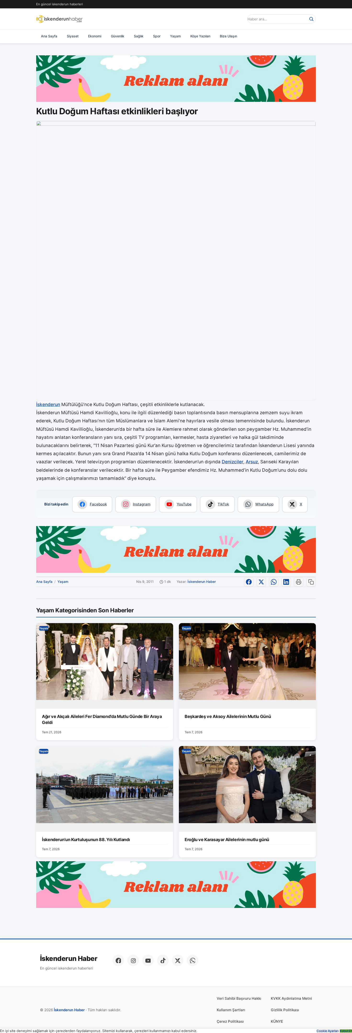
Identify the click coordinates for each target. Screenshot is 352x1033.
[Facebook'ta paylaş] (249, 582)
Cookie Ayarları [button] (328, 1031)
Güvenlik (117, 36)
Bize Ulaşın (228, 36)
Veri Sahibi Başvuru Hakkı (239, 998)
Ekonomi (94, 36)
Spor (156, 36)
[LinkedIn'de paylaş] (286, 582)
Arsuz (252, 462)
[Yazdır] (298, 582)
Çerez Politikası (230, 1021)
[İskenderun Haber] (59, 19)
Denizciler (232, 462)
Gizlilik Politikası (285, 1010)
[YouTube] (148, 960)
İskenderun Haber (201, 582)
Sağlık (138, 36)
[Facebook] (118, 960)
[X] (177, 960)
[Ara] (311, 19)
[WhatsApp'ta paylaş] (273, 582)
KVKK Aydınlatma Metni (291, 998)
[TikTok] (163, 960)
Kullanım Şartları (231, 1010)
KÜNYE (277, 1021)
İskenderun (48, 404)
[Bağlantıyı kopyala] (311, 582)
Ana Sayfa (49, 36)
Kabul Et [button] (346, 1031)
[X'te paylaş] (261, 582)
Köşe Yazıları (200, 36)
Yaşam (175, 36)
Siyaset (73, 36)
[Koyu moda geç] (239, 19)
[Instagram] (133, 960)
